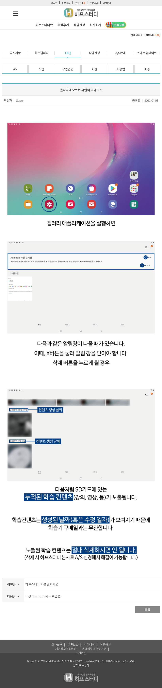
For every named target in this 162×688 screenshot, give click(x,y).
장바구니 (80, 2)
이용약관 (105, 644)
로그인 (54, 2)
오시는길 (81, 653)
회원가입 (66, 2)
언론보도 (73, 644)
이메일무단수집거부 (94, 649)
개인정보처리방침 (65, 649)
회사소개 (56, 644)
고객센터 (107, 2)
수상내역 (89, 644)
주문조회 (94, 2)
